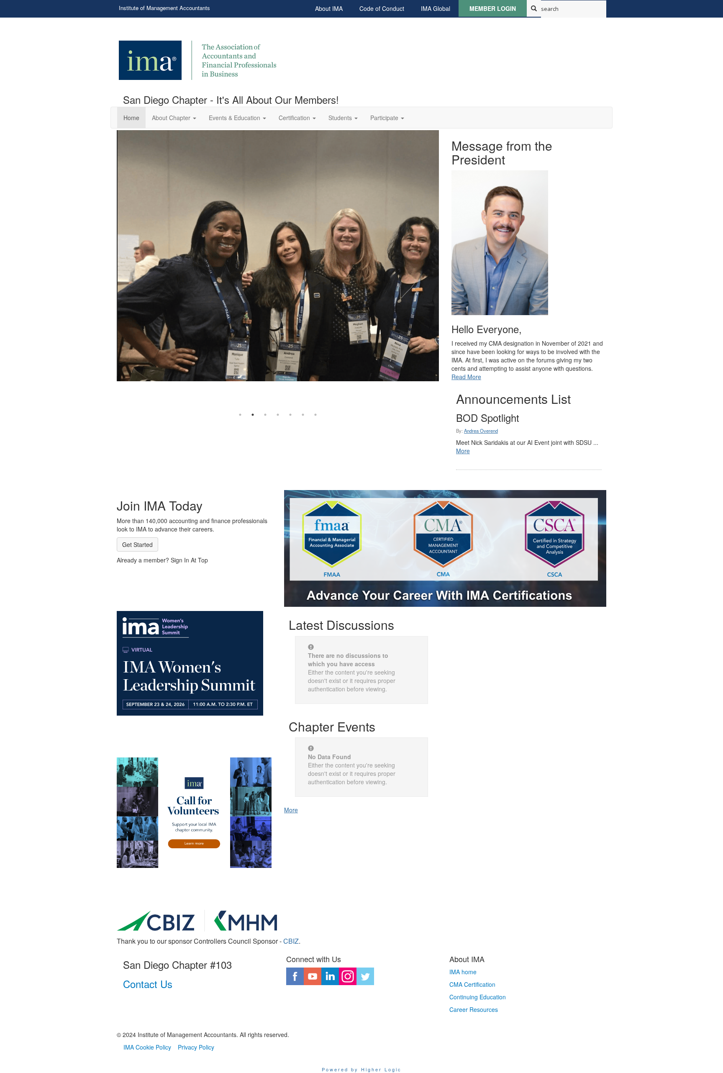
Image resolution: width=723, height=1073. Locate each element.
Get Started (137, 544)
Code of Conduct (381, 8)
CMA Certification (472, 984)
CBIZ (291, 941)
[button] (174, 117)
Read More (466, 376)
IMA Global (435, 8)
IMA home (463, 972)
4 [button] (278, 415)
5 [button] (290, 415)
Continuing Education (477, 997)
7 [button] (315, 415)
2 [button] (253, 415)
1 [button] (240, 415)
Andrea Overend (481, 430)
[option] (278, 257)
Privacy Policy (196, 1047)
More (463, 451)
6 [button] (303, 415)
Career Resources (473, 1009)
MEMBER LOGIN (492, 8)
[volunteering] (194, 812)
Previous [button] (110, 269)
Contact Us (147, 983)
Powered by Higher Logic (362, 1069)
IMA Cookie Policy (147, 1047)
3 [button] (265, 415)
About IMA (329, 8)
